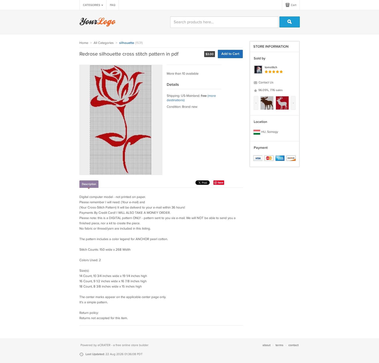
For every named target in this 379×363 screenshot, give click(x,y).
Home (83, 43)
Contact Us (266, 82)
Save (220, 182)
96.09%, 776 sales (270, 90)
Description (89, 184)
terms (279, 345)
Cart (293, 5)
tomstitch (271, 67)
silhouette (126, 43)
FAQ (112, 5)
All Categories (104, 43)
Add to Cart (230, 54)
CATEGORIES (92, 5)
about (266, 345)
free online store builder (132, 345)
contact (293, 345)
